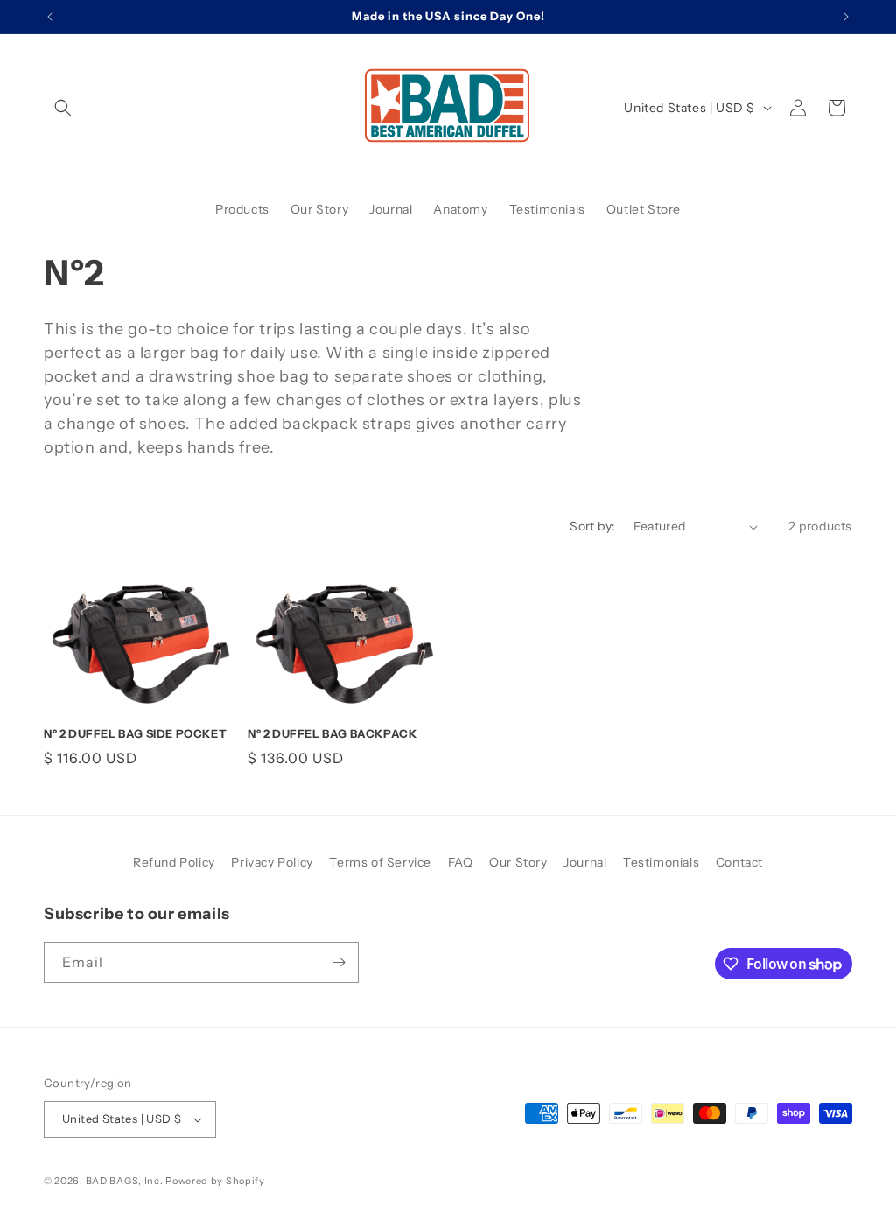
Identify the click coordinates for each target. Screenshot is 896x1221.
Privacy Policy (271, 862)
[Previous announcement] (50, 16)
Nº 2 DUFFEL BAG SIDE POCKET (135, 733)
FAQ (460, 862)
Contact (739, 862)
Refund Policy (174, 862)
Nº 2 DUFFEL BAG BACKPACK (332, 733)
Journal (585, 862)
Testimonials (661, 862)
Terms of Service (380, 862)
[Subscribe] (338, 962)
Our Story (518, 862)
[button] (63, 107)
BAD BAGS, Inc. (125, 1181)
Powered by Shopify (215, 1181)
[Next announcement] (846, 16)
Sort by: (592, 526)
